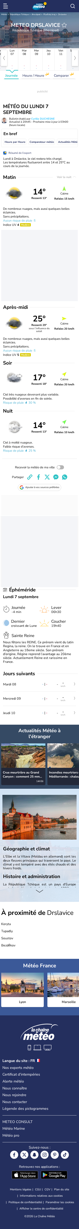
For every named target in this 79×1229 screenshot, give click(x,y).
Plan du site (61, 1189)
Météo (4, 14)
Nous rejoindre (14, 1094)
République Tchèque (19, 14)
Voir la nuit (64, 177)
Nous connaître (14, 1088)
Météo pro (10, 1135)
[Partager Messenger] (56, 477)
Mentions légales (20, 1189)
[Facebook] (14, 1155)
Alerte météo (13, 1081)
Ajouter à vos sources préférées (42, 487)
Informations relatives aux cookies (41, 1196)
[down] (39, 892)
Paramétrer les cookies (60, 1202)
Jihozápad (36, 14)
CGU (38, 1189)
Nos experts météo (18, 1067)
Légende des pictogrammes (25, 1108)
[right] (75, 58)
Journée (11, 75)
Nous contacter (14, 1101)
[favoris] (64, 25)
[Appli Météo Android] (54, 1175)
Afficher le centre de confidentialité (41, 1208)
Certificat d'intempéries (21, 1074)
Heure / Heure (33, 75)
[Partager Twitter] (47, 477)
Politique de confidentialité (25, 1202)
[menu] (6, 6)
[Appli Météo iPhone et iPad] (25, 1175)
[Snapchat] (34, 1155)
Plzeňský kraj (49, 14)
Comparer (62, 75)
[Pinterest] (55, 1155)
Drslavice (62, 14)
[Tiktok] (65, 1155)
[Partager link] (29, 477)
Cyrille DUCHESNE (43, 119)
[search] (72, 6)
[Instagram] (45, 1155)
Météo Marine (13, 1128)
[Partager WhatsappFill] (64, 477)
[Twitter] (24, 1155)
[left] (4, 58)
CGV (47, 1189)
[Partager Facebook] (38, 477)
